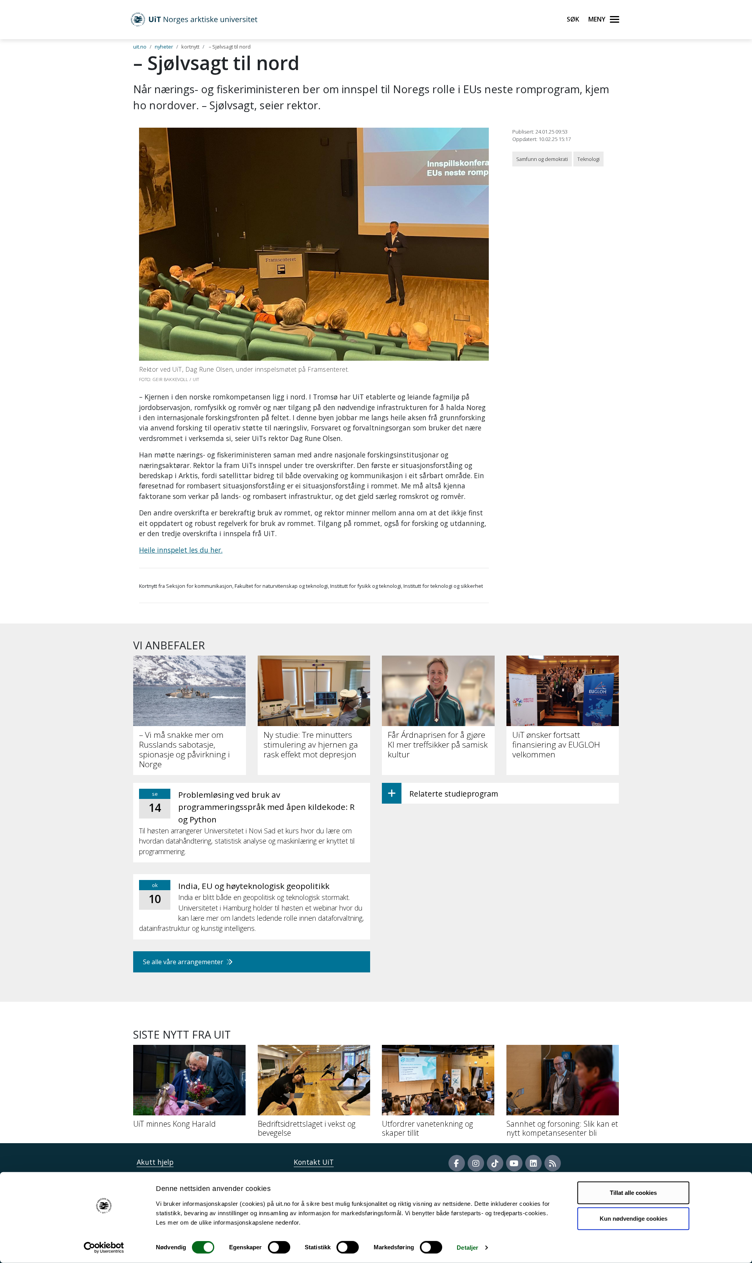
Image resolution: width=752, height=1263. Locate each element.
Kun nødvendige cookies (633, 1218)
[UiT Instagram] (476, 1163)
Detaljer (467, 1247)
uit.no (139, 46)
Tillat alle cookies (633, 1192)
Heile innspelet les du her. (180, 550)
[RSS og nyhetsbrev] (552, 1163)
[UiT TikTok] (495, 1163)
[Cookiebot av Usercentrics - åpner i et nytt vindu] (104, 1248)
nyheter (164, 46)
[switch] (279, 1247)
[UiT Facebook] (456, 1163)
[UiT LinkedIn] (533, 1163)
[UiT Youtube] (514, 1163)
